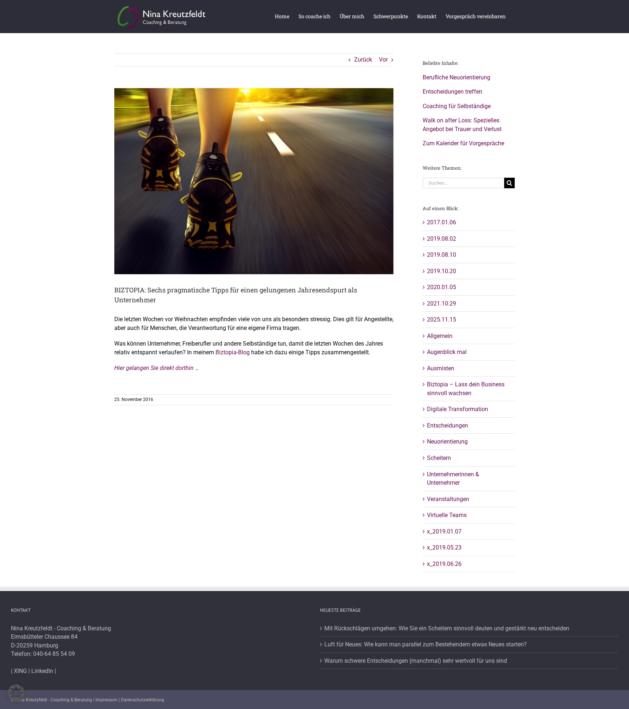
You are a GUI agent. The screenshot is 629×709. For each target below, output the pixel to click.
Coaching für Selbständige (457, 106)
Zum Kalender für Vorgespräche (463, 143)
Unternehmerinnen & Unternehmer (453, 479)
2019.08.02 (441, 238)
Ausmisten (440, 368)
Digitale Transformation (457, 409)
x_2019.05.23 (444, 547)
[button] (16, 693)
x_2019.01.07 (444, 531)
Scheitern (439, 457)
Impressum (106, 699)
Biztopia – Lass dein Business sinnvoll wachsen (466, 389)
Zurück (363, 59)
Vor (383, 59)
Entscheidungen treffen (452, 91)
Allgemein (439, 335)
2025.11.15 (441, 319)
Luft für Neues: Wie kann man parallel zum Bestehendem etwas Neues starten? (425, 644)
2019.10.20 (441, 271)
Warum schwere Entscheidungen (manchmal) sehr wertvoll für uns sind (415, 660)
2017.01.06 (441, 222)
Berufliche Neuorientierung (456, 77)
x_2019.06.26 (444, 563)
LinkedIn (42, 670)
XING (20, 670)
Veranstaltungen (448, 499)
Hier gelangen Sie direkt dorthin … (156, 368)
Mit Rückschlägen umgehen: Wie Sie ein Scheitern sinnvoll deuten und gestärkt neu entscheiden (446, 628)
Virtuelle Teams (447, 515)
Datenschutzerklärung (142, 699)
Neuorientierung (447, 441)
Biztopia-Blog (232, 352)
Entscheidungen (447, 425)
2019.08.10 (441, 254)
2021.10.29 (441, 303)
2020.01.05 (441, 287)
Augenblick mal (447, 351)
